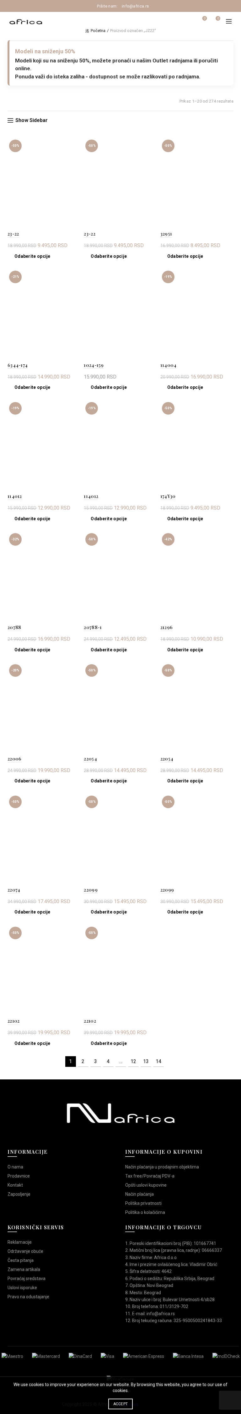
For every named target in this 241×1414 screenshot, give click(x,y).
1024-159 (94, 365)
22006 (15, 758)
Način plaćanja (139, 1194)
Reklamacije (20, 1242)
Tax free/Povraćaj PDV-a (149, 1175)
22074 (14, 890)
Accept (120, 1404)
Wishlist (205, 18)
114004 (168, 365)
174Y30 (168, 496)
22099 (91, 890)
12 (133, 1061)
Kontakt (15, 1185)
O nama (15, 1166)
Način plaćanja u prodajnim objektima (162, 1166)
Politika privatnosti (143, 1203)
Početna (98, 30)
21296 (166, 627)
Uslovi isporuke (22, 1287)
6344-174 (18, 365)
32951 (166, 233)
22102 (14, 1021)
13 (146, 1061)
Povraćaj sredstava (27, 1278)
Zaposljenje (19, 1194)
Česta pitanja (21, 1260)
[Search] (187, 21)
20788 (14, 627)
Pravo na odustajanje (28, 1296)
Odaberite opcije (32, 256)
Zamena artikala (24, 1269)
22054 (90, 758)
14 (158, 1061)
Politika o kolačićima (145, 1212)
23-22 (13, 233)
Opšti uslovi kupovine (146, 1185)
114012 (15, 496)
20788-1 (93, 627)
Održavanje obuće (25, 1251)
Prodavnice (19, 1175)
